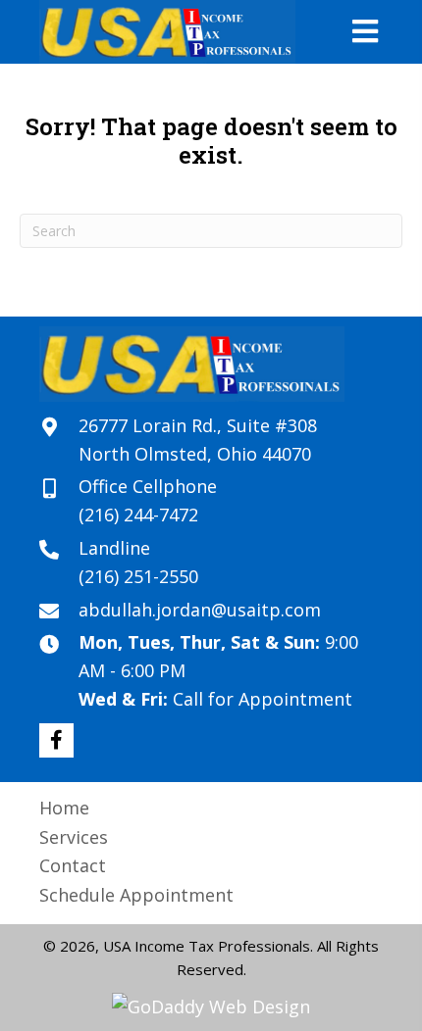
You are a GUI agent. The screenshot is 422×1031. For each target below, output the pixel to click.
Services (73, 837)
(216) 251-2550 (138, 576)
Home (64, 807)
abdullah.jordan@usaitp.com (200, 609)
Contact (72, 865)
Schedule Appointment (136, 895)
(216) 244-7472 (138, 514)
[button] (56, 740)
